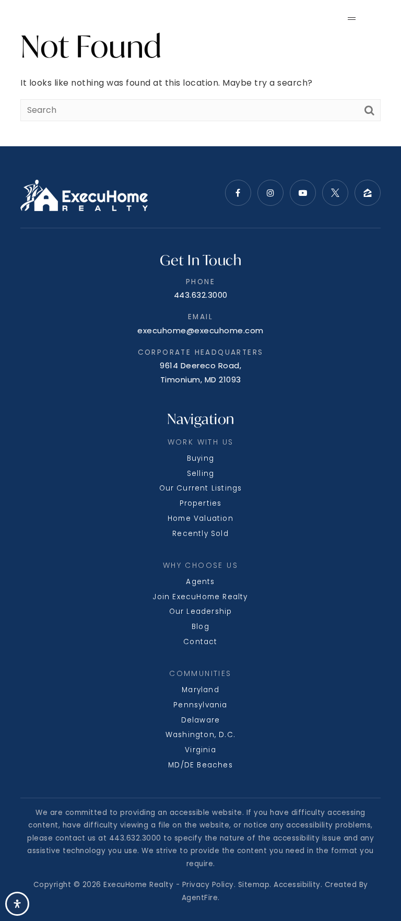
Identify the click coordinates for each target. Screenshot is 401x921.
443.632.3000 (201, 294)
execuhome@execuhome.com (200, 330)
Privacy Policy (208, 885)
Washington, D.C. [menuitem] (200, 735)
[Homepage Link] (63, 17)
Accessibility (297, 885)
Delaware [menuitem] (200, 720)
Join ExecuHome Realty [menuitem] (200, 597)
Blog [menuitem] (200, 627)
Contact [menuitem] (200, 642)
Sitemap (254, 885)
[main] (200, 73)
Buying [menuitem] (200, 458)
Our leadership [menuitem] (200, 611)
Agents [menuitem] (200, 582)
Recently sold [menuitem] (200, 534)
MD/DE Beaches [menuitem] (200, 765)
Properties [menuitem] (201, 503)
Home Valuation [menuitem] (200, 518)
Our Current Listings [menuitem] (200, 488)
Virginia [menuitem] (200, 750)
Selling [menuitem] (200, 474)
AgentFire (200, 898)
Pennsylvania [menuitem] (200, 705)
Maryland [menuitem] (200, 690)
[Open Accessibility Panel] (17, 904)
